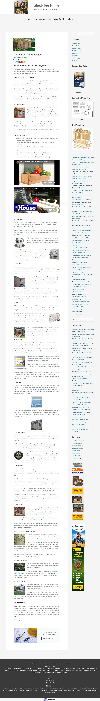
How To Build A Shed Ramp (79, 296)
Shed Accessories (18, 57)
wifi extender (35, 485)
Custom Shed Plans (59, 19)
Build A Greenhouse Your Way (79, 262)
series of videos (38, 391)
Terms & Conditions (50, 682)
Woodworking (75, 60)
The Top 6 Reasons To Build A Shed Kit (82, 267)
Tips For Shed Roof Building (79, 289)
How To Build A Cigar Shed (79, 269)
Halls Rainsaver (49, 277)
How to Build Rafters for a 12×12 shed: (82, 199)
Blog (35, 19)
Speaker (27, 451)
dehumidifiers (39, 542)
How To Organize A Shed (78, 252)
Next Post (64, 653)
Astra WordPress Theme (63, 663)
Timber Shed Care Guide (78, 242)
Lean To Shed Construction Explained (81, 284)
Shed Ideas (75, 53)
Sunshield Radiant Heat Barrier (34, 356)
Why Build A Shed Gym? (78, 272)
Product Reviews (76, 46)
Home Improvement (77, 43)
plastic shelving (38, 523)
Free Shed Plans (45, 19)
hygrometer (18, 548)
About (70, 19)
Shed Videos (75, 55)
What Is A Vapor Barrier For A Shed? (81, 240)
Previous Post (10, 653)
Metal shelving (17, 517)
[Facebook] (15, 62)
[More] (23, 62)
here (15, 273)
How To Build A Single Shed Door (80, 228)
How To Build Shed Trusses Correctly (81, 225)
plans (39, 387)
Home (30, 19)
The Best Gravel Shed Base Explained (82, 255)
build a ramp (30, 331)
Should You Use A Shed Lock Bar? (81, 238)
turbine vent (36, 238)
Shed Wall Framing (77, 309)
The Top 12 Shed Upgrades (79, 264)
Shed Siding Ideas (76, 299)
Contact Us (50, 678)
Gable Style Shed (76, 291)
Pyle (15, 462)
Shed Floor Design (77, 294)
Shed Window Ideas (77, 311)
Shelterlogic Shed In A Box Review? (81, 235)
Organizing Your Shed (77, 306)
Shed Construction (77, 50)
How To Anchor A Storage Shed (80, 247)
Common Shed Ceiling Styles (79, 279)
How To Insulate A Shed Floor (79, 233)
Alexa (20, 444)
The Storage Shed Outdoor (79, 314)
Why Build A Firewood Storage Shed (81, 282)
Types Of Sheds (76, 58)
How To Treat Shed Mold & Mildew (81, 301)
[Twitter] (17, 62)
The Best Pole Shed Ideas (78, 286)
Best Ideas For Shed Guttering (80, 304)
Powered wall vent (18, 249)
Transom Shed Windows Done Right (81, 230)
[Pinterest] (20, 62)
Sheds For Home (46, 5)
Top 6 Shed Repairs (77, 245)
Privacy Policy (50, 680)
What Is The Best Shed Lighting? (80, 250)
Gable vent (29, 238)
